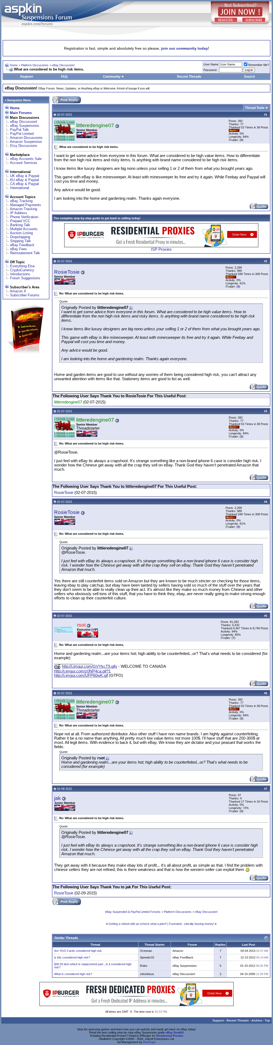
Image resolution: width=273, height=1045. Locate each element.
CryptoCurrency (22, 270)
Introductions (20, 274)
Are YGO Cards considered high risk (78, 950)
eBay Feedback (22, 245)
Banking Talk (20, 225)
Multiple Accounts (24, 229)
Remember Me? (258, 64)
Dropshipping (20, 237)
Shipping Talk (20, 241)
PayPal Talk (19, 130)
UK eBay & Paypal (24, 176)
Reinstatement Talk (25, 253)
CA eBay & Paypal (24, 184)
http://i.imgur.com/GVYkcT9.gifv (89, 666)
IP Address (18, 213)
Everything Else (22, 266)
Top (267, 1020)
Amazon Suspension (26, 142)
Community (112, 76)
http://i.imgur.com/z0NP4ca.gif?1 (82, 671)
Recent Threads (189, 76)
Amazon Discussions (26, 138)
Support (218, 1020)
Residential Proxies (169, 1035)
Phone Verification (24, 217)
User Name (210, 64)
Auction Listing (21, 233)
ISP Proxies (161, 249)
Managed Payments (25, 205)
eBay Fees (18, 249)
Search (249, 76)
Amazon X (18, 291)
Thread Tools (254, 108)
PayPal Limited (22, 134)
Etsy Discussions (23, 146)
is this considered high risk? (72, 957)
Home (14, 65)
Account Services (23, 163)
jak (57, 798)
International (19, 188)
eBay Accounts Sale (26, 159)
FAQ (64, 76)
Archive (256, 1020)
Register (26, 76)
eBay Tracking (21, 201)
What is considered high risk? (73, 974)
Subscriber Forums (24, 295)
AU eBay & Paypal (24, 180)
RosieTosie (67, 272)
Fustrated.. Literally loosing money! (191, 923)
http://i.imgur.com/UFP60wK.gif (81, 675)
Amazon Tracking (23, 209)
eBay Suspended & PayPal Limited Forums (132, 911)
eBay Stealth (174, 1032)
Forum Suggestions (25, 278)
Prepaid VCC (20, 221)
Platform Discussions (35, 65)
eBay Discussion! (63, 65)
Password (209, 70)
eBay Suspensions (24, 126)
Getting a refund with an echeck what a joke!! (138, 923)
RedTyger (149, 1042)
